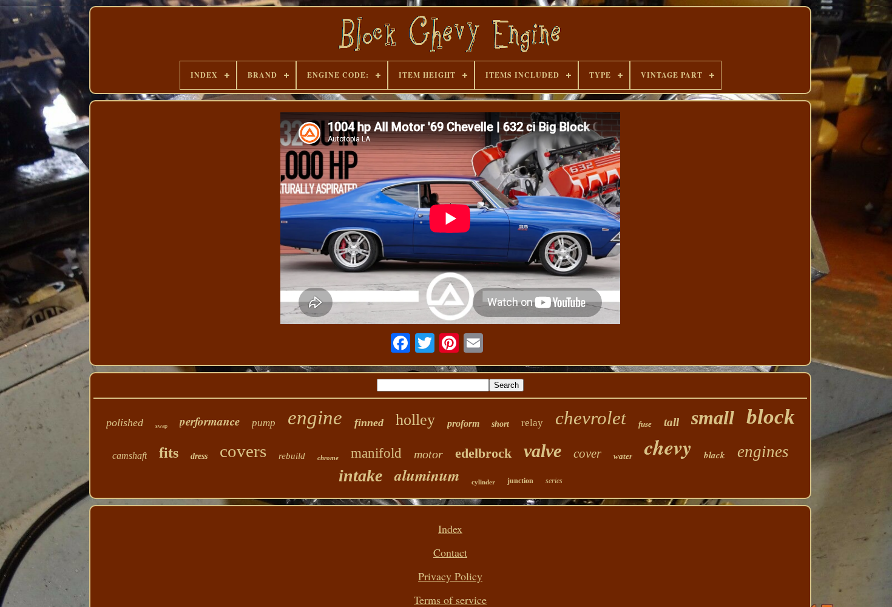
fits (168, 453)
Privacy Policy (450, 576)
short (500, 424)
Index (450, 528)
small (712, 418)
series (554, 480)
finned (368, 422)
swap (161, 425)
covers (243, 451)
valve (542, 451)
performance (210, 421)
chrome (328, 457)
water (622, 456)
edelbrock (483, 453)
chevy (668, 446)
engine (315, 418)
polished (124, 422)
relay (532, 423)
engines (763, 452)
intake (360, 475)
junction (520, 480)
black (714, 455)
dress (199, 456)
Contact (450, 552)
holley (415, 420)
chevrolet (590, 418)
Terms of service (450, 599)
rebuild (292, 456)
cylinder (483, 482)
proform (463, 423)
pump (263, 423)
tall (671, 422)
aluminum (426, 475)
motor (428, 454)
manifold (376, 453)
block (770, 417)
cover (587, 453)
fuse (645, 424)
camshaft (129, 455)
